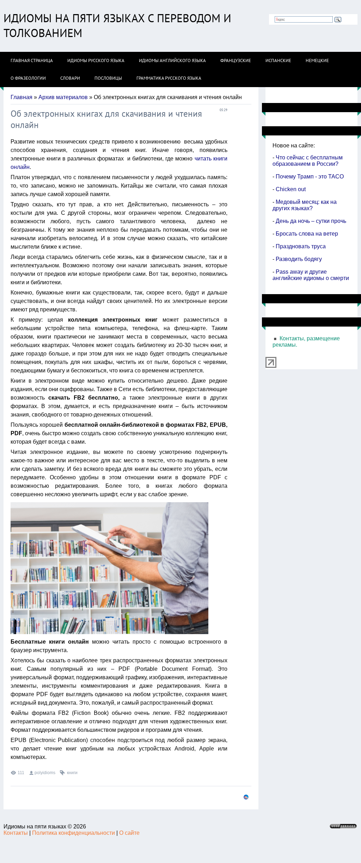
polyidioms (45, 772)
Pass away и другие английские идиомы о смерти (311, 275)
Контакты (16, 833)
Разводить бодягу (299, 259)
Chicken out (290, 189)
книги (72, 772)
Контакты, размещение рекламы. (306, 341)
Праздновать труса (301, 246)
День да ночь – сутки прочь (310, 221)
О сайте (129, 833)
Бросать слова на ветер (307, 234)
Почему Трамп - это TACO (309, 177)
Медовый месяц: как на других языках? (305, 205)
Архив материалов (63, 97)
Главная (21, 97)
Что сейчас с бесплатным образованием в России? (308, 160)
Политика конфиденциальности (73, 833)
